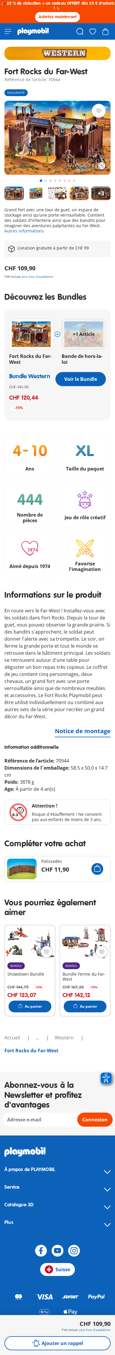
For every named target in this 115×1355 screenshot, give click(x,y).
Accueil (12, 1037)
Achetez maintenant (58, 16)
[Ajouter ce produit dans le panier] (97, 869)
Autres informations (24, 231)
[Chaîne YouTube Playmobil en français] (57, 1251)
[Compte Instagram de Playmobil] (74, 1251)
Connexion (95, 1119)
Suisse (62, 1269)
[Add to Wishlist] (99, 111)
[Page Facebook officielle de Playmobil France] (41, 1251)
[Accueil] (33, 31)
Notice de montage (83, 731)
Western (65, 1037)
